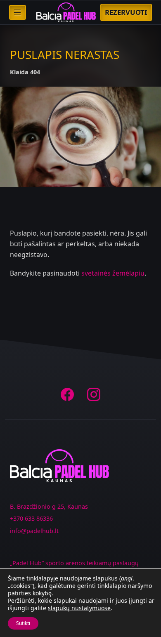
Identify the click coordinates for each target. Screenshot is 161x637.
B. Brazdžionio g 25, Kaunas (49, 506)
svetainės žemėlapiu (112, 273)
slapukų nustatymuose (79, 608)
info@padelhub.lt (34, 531)
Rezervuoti (126, 12)
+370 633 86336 (31, 518)
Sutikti (23, 623)
